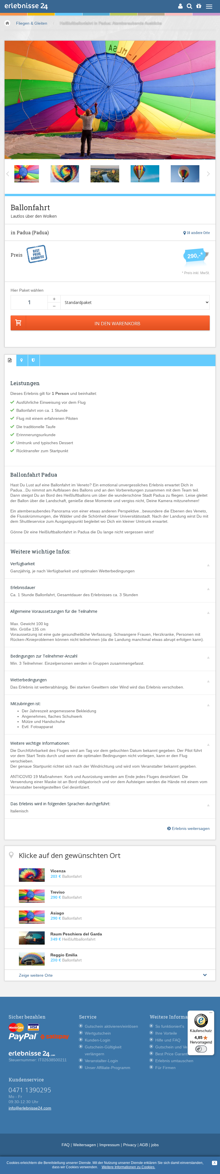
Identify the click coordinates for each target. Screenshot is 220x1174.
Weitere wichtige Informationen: (40, 743)
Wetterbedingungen (28, 679)
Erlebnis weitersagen (190, 828)
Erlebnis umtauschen (174, 1060)
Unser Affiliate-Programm (107, 1067)
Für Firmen (165, 1067)
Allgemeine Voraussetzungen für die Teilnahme (53, 611)
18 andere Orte (198, 232)
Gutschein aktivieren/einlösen (111, 1026)
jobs (155, 1144)
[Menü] (210, 1014)
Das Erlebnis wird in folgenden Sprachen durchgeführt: (60, 803)
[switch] (201, 1049)
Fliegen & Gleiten (31, 23)
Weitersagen (84, 1144)
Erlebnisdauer (22, 587)
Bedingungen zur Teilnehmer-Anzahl (43, 656)
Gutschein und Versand (176, 1047)
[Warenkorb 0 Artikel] (198, 6)
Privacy (129, 1144)
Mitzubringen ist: (25, 703)
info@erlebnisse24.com (30, 1108)
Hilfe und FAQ (167, 1040)
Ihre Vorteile (166, 1033)
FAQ (66, 1144)
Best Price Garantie (172, 1054)
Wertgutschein (98, 1033)
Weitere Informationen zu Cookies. (128, 1167)
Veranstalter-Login (101, 1060)
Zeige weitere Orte (36, 975)
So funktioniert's (169, 1026)
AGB (144, 1144)
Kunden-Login (97, 1040)
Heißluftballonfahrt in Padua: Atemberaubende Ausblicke (111, 23)
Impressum (109, 1144)
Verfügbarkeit (22, 563)
